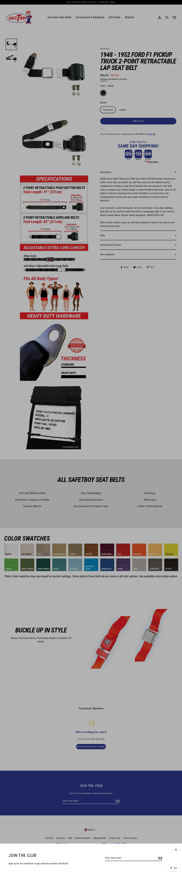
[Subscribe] (160, 858)
